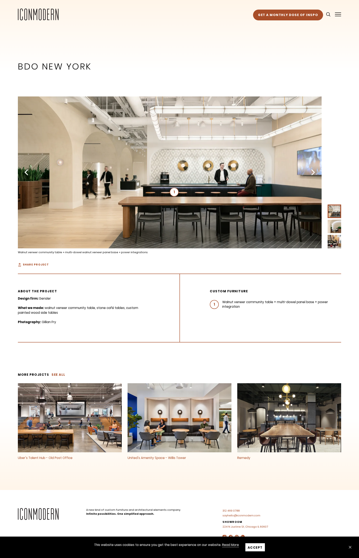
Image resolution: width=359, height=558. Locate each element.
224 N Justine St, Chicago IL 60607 (245, 526)
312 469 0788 (231, 510)
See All (58, 375)
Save (27, 100)
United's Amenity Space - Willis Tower (157, 458)
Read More (230, 545)
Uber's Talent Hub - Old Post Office (45, 458)
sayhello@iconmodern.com (241, 515)
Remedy (243, 458)
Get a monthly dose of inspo (288, 15)
